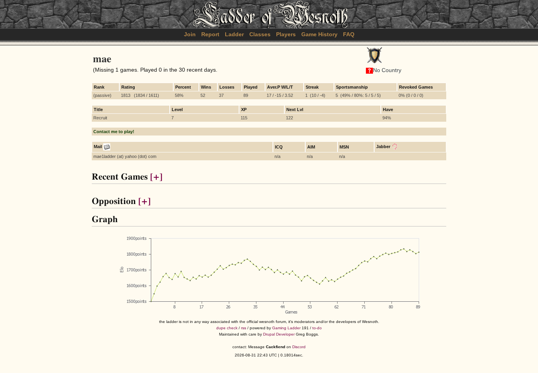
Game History (319, 34)
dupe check (226, 328)
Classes (260, 34)
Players (286, 34)
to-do (317, 328)
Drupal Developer (279, 334)
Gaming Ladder (286, 328)
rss (243, 328)
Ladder (234, 34)
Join (190, 34)
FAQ (348, 34)
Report (210, 34)
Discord (299, 347)
